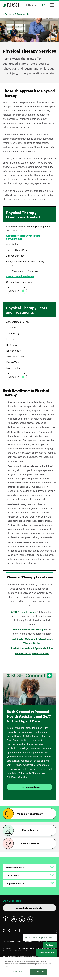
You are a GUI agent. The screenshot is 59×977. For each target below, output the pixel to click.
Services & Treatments (17, 14)
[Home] (12, 931)
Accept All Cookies (38, 972)
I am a (29, 5)
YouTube (14, 919)
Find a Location (30, 843)
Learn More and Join (30, 786)
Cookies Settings (19, 972)
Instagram (22, 919)
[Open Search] (43, 5)
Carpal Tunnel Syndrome (20, 276)
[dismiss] (55, 931)
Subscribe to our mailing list (29, 907)
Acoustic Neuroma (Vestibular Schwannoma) (23, 237)
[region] (29, 967)
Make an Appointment (30, 814)
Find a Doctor (30, 830)
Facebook (5, 919)
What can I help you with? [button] (40, 937)
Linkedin (30, 919)
